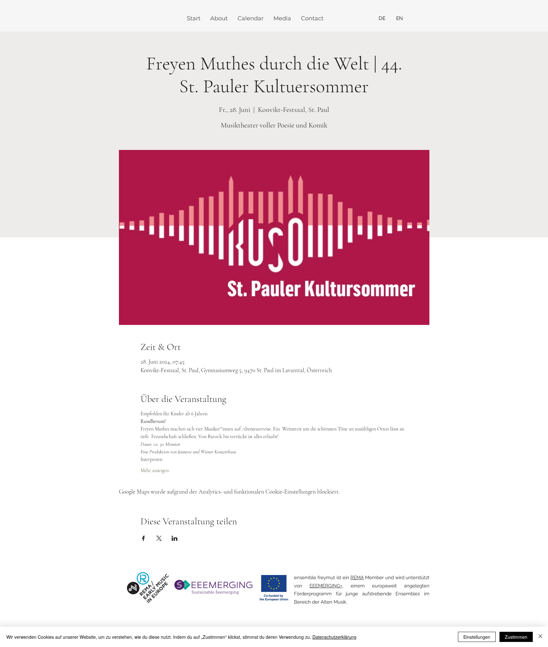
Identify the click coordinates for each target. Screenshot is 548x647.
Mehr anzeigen (154, 470)
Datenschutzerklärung (334, 637)
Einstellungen (476, 637)
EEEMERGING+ (326, 586)
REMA (357, 577)
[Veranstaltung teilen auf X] (159, 538)
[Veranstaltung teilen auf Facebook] (143, 538)
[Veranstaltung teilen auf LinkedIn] (175, 538)
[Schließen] (540, 637)
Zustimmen (516, 637)
